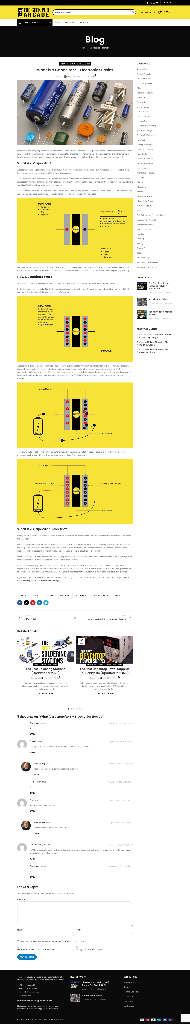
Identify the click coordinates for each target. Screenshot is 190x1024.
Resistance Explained (26, 580)
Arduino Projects (144, 78)
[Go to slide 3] (73, 709)
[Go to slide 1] (68, 709)
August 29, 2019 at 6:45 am (121, 822)
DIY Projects (142, 111)
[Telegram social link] (46, 602)
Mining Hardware (144, 196)
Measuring (141, 187)
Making (140, 182)
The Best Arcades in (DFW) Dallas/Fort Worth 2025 (159, 286)
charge (50, 595)
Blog (139, 88)
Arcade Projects (144, 74)
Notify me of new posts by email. (90, 949)
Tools (54, 664)
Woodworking (143, 257)
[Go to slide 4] (76, 709)
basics (23, 595)
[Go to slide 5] (79, 709)
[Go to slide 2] (71, 709)
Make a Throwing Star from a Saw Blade (153, 343)
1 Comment (167, 292)
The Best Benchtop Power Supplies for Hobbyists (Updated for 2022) (105, 671)
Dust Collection (144, 116)
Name (20, 929)
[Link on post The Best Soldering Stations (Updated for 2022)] (45, 650)
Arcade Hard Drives (158, 299)
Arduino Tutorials (144, 83)
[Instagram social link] (154, 3)
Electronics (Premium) (146, 125)
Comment (22, 899)
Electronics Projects (145, 130)
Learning (86, 64)
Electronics (92, 664)
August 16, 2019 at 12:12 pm (120, 763)
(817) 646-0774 (25, 995)
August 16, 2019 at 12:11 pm (120, 741)
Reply (32, 734)
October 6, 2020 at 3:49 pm (121, 845)
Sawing (140, 243)
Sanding (140, 238)
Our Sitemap (129, 1006)
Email (79, 929)
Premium (140, 210)
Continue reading (45, 693)
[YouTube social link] (157, 3)
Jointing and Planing (145, 173)
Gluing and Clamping (146, 149)
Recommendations (42, 664)
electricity (64, 595)
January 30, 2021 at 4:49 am (120, 866)
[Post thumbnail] (142, 288)
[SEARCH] (133, 12)
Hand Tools (142, 154)
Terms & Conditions (132, 992)
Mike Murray (39, 763)
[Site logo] (33, 12)
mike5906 (71, 76)
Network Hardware (145, 206)
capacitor (37, 595)
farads (117, 595)
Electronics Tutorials (99, 48)
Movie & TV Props (145, 201)
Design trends (143, 107)
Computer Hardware (145, 93)
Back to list (75, 617)
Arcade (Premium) (144, 69)
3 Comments (165, 318)
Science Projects (144, 248)
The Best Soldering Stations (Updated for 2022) (45, 671)
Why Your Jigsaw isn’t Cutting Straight (154, 336)
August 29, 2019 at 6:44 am (121, 800)
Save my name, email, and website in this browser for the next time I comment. (53, 941)
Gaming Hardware (145, 144)
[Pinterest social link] (33, 602)
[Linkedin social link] (39, 602)
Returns (127, 987)
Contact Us (128, 996)
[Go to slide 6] (81, 709)
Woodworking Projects (147, 267)
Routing (140, 234)
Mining (140, 191)
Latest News (129, 1001)
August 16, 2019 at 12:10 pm (120, 723)
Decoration (142, 102)
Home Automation (145, 158)
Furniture (141, 140)
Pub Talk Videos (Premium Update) (151, 215)
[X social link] (150, 3)
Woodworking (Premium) (147, 262)
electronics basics (100, 595)
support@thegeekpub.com (29, 992)
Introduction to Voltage (49, 580)
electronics (81, 595)
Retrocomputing (144, 229)
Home (84, 48)
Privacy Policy (130, 982)
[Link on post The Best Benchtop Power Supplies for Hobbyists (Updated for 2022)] (104, 650)
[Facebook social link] (147, 3)
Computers (141, 97)
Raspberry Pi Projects (146, 220)
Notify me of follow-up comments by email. (35, 949)
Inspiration (141, 168)
